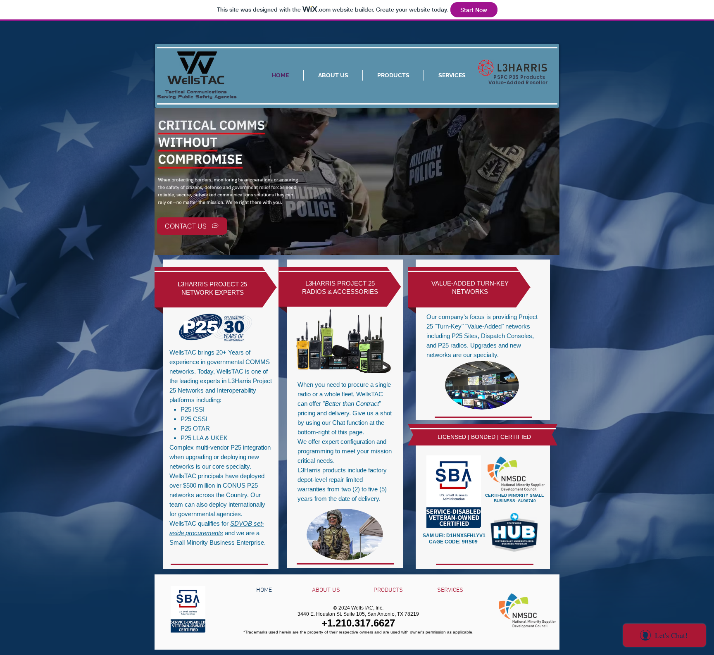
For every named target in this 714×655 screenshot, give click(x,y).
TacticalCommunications (192, 92)
